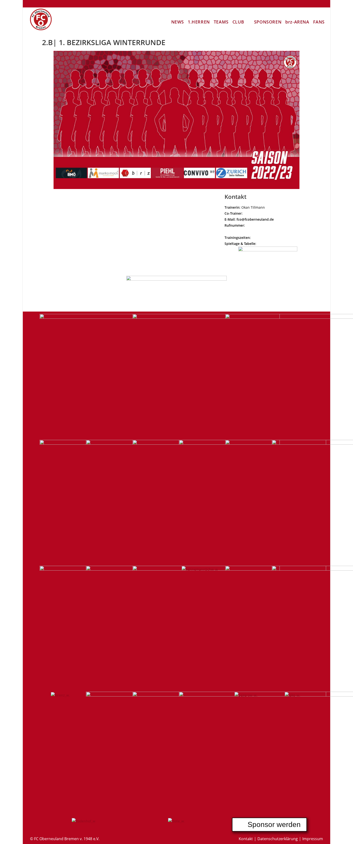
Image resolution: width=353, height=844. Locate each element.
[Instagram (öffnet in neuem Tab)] (292, 4)
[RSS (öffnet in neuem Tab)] (313, 4)
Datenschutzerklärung (277, 838)
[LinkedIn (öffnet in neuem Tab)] (299, 4)
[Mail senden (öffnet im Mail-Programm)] (320, 4)
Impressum (312, 838)
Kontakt (246, 838)
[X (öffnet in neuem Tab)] (277, 4)
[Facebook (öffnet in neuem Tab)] (284, 4)
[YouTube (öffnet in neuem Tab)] (306, 4)
